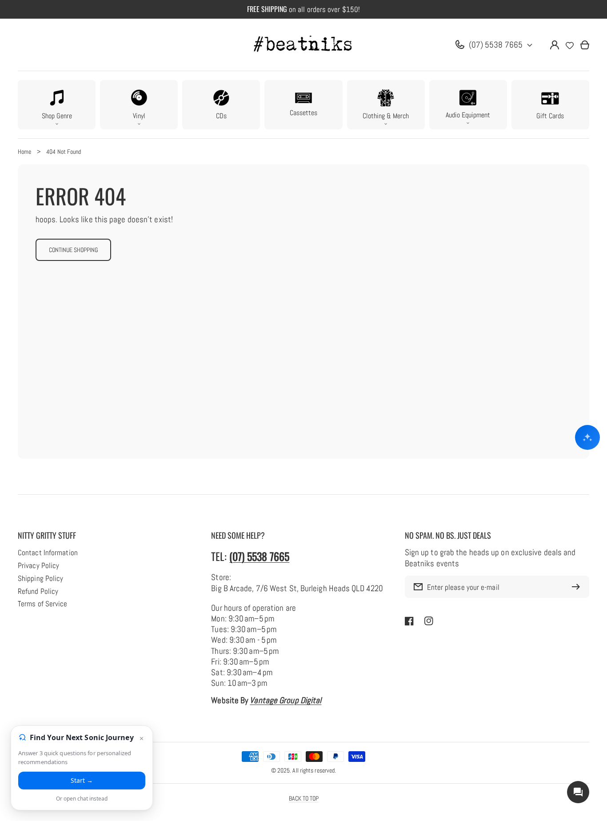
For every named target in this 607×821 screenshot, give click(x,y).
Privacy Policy (38, 565)
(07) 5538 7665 (496, 44)
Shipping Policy (40, 578)
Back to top (304, 798)
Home (24, 152)
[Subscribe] (578, 587)
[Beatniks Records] (303, 44)
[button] (57, 104)
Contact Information (48, 553)
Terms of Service (43, 604)
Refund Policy (38, 591)
